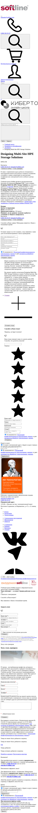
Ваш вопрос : (5, 627)
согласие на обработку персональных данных (18, 438)
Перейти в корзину (7, 754)
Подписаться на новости (8, 63)
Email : (3, 623)
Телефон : (4, 619)
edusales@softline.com (7, 17)
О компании (8, 524)
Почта (3, 689)
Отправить (8, 440)
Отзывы (7, 529)
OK (2, 744)
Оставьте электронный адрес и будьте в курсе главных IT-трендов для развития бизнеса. (19, 445)
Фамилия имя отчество (8, 682)
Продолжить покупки (20, 754)
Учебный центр (9, 144)
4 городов (10, 186)
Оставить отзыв (9, 325)
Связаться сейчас (6, 168)
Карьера (7, 526)
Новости (7, 521)
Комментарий (19, 698)
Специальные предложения (13, 518)
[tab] (18, 310)
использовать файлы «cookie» (10, 806)
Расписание (8, 513)
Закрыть (9, 141)
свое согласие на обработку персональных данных (16, 724)
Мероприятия (8, 520)
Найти (3, 141)
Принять (3, 811)
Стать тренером (17, 168)
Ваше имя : (4, 616)
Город (3, 685)
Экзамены (7, 147)
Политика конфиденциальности (26, 578)
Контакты (7, 528)
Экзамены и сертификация (12, 146)
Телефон (4, 692)
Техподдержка (8, 515)
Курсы (6, 512)
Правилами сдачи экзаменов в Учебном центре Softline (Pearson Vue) (18, 202)
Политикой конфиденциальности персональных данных (18, 435)
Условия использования (8, 578)
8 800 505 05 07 (12, 763)
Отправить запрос (6, 257)
